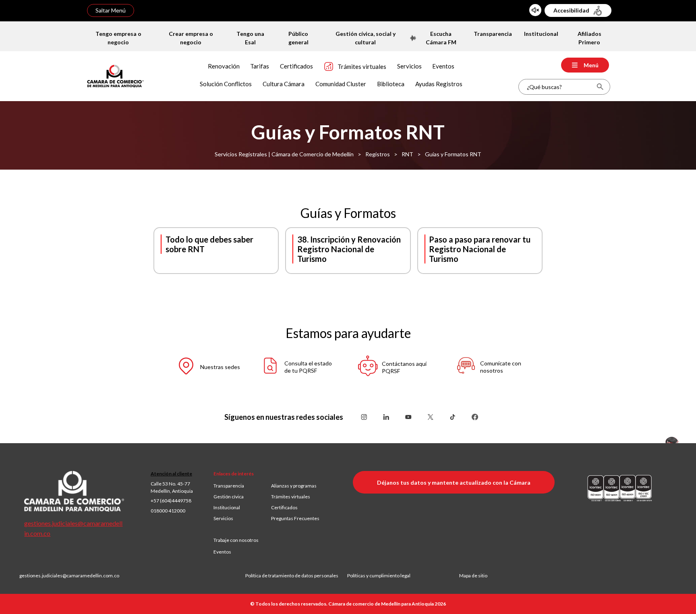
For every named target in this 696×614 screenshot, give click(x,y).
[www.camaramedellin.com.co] (115, 75)
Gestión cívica (228, 497)
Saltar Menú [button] (110, 10)
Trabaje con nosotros (236, 540)
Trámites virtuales (290, 497)
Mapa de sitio (473, 576)
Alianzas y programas (294, 486)
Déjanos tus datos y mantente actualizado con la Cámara (453, 482)
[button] (201, 367)
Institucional (226, 507)
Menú (591, 65)
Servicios (223, 518)
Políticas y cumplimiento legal (378, 576)
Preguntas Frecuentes (295, 518)
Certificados (284, 507)
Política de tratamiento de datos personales (296, 576)
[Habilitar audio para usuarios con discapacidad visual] (535, 10)
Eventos (222, 552)
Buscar (600, 87)
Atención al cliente (171, 474)
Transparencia (228, 486)
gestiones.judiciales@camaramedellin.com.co (69, 576)
